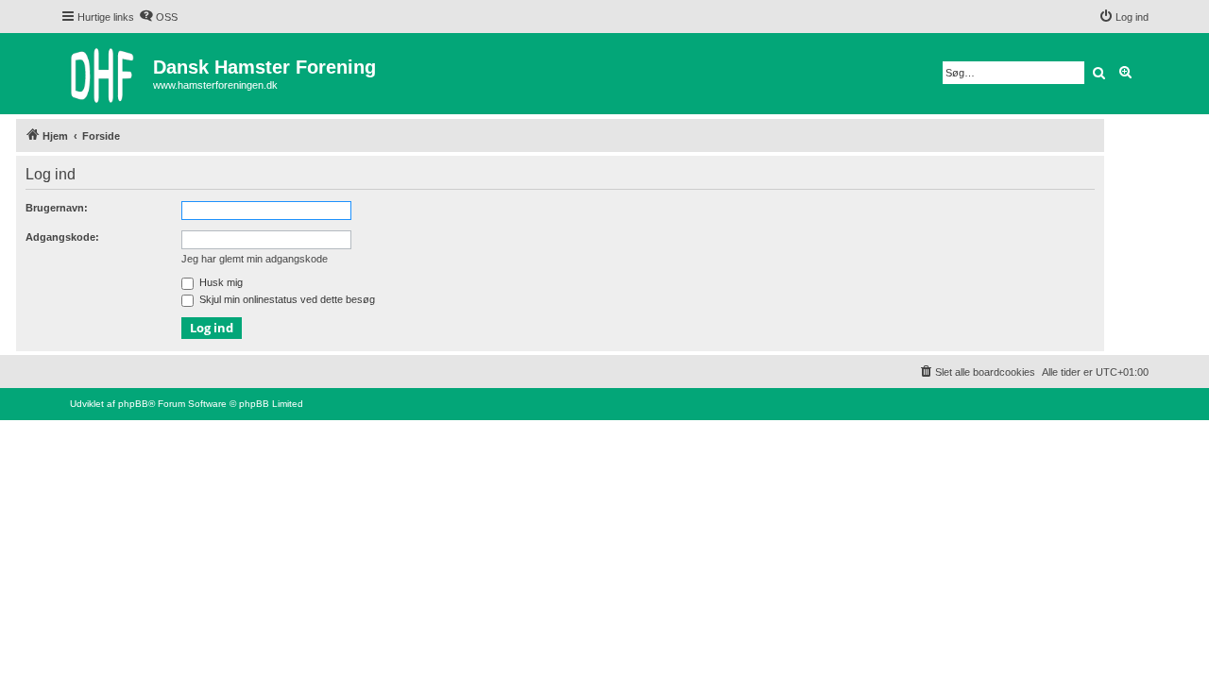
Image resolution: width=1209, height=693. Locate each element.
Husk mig (219, 282)
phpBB (133, 403)
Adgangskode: (62, 237)
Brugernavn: (57, 207)
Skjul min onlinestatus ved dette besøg (285, 299)
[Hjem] (106, 74)
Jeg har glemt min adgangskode (254, 258)
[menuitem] (158, 17)
